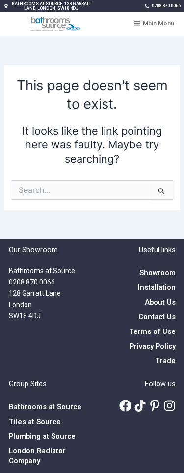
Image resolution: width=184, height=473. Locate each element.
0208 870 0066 (32, 282)
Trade (165, 360)
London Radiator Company (37, 456)
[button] (48, 6)
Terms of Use (152, 331)
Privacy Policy (153, 346)
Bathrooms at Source (45, 406)
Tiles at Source (35, 421)
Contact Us (157, 316)
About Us (160, 302)
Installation (157, 287)
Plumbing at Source (42, 436)
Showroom (157, 272)
